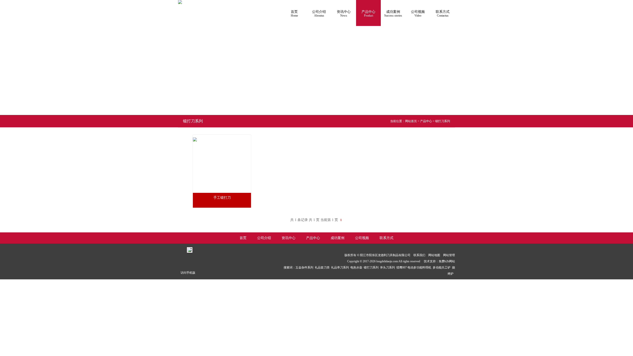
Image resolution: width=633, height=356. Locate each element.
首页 (294, 13)
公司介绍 (319, 13)
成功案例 (393, 13)
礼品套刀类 (323, 267)
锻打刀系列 (442, 121)
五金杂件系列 (305, 267)
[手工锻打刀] (195, 136)
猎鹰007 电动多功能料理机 (414, 267)
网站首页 (411, 121)
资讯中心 (344, 13)
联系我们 (419, 255)
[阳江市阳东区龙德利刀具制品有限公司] (180, 2)
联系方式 (443, 13)
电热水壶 (357, 267)
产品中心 (368, 13)
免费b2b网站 (447, 261)
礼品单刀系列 (340, 267)
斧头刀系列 (388, 267)
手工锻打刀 (222, 198)
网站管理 (449, 255)
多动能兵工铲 (442, 267)
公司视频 (418, 13)
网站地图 (434, 255)
